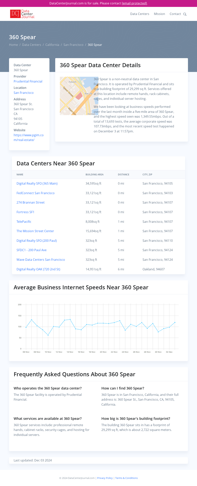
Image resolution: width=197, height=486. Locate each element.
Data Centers (139, 14)
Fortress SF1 (25, 212)
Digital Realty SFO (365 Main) (37, 183)
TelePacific (24, 221)
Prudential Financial (28, 81)
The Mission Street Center (35, 231)
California (52, 45)
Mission (159, 14)
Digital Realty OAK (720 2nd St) (38, 269)
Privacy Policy (105, 478)
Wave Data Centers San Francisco (41, 259)
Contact (175, 14)
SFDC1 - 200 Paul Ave (32, 250)
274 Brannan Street (31, 202)
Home (13, 45)
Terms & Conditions (126, 478)
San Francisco (73, 45)
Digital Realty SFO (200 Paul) (37, 240)
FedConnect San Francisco (36, 193)
